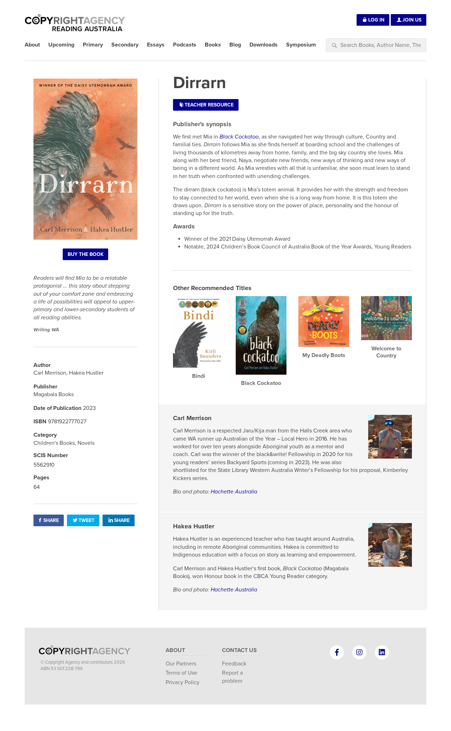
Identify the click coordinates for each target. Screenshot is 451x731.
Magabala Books (53, 394)
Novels (86, 443)
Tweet (86, 520)
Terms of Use (181, 672)
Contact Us (239, 650)
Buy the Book (86, 254)
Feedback (234, 663)
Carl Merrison (192, 418)
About (175, 650)
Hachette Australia (234, 491)
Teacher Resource (209, 105)
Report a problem (232, 676)
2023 (89, 408)
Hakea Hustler (193, 526)
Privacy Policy (182, 682)
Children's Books (54, 443)
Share (51, 520)
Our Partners (181, 663)
